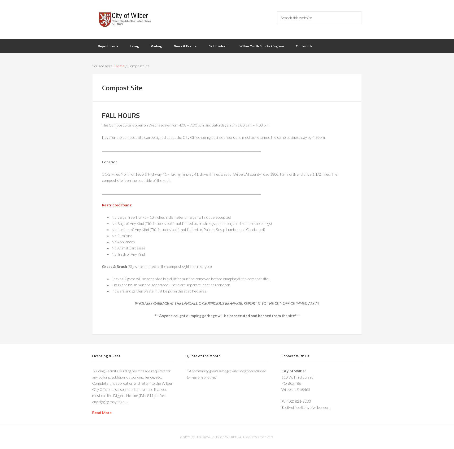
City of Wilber (130, 18)
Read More (102, 412)
